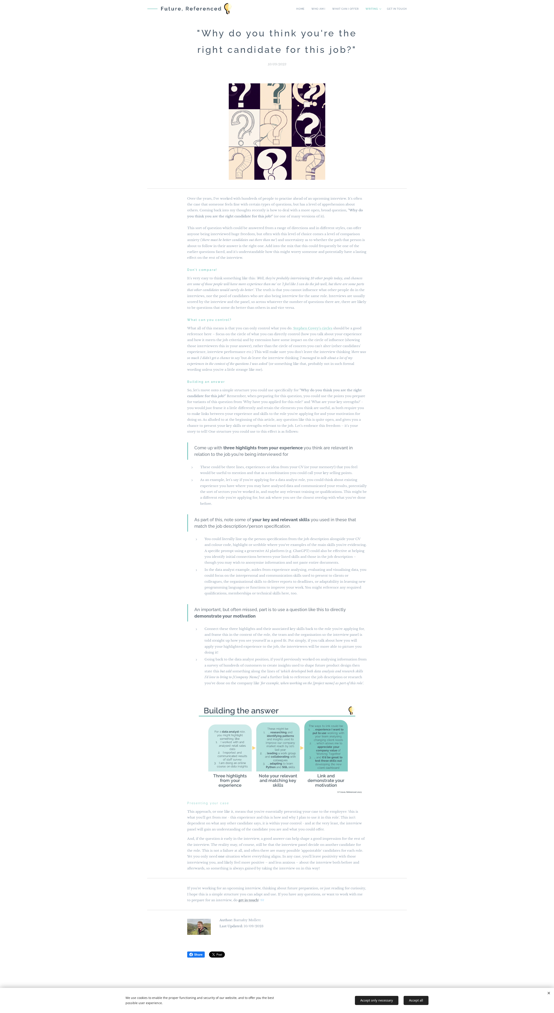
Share (198, 954)
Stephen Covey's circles (312, 328)
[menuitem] (301, 8)
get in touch (248, 900)
